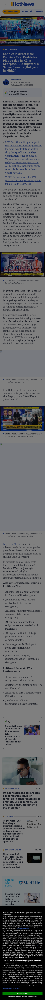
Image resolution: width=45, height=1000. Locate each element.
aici (38, 945)
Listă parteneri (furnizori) (11, 988)
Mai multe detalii (23, 928)
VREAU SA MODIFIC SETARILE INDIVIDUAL (22, 996)
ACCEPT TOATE (22, 993)
